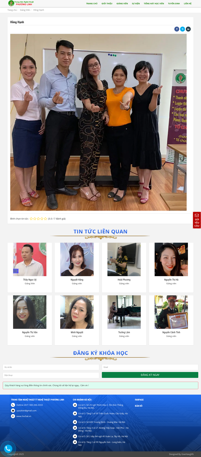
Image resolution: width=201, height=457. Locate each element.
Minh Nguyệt (77, 332)
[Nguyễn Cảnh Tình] (171, 312)
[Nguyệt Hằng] (77, 259)
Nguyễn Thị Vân (29, 332)
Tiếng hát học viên (154, 3)
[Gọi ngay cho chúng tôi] (8, 449)
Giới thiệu (107, 3)
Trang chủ (91, 3)
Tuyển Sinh (174, 3)
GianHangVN (187, 454)
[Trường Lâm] (124, 312)
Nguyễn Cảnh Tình (171, 332)
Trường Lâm (124, 332)
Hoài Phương (124, 279)
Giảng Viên (122, 3)
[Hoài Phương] (124, 259)
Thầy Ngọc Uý (30, 279)
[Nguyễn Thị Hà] (171, 259)
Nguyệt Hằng (77, 279)
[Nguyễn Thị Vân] (30, 312)
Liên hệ (187, 3)
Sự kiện (136, 3)
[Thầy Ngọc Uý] (30, 259)
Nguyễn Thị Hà (171, 279)
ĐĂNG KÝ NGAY (150, 375)
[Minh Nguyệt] (77, 312)
